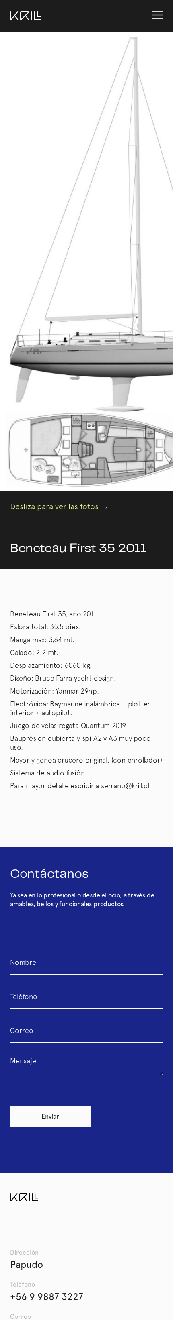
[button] (158, 15)
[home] (25, 15)
